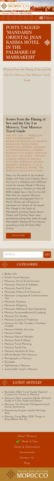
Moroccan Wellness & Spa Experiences (25, 309)
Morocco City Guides (19, 153)
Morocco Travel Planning (18, 344)
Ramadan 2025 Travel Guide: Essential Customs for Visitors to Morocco (26, 393)
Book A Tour (30, 441)
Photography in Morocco (18, 358)
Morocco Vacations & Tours (24, 171)
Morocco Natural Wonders (19, 336)
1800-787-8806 (25, 13)
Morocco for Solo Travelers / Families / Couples (26, 156)
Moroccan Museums (15, 301)
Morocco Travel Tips (29, 168)
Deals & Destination (27, 447)
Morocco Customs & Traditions (21, 319)
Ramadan (9, 362)
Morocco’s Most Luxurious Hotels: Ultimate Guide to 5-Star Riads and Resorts (27, 399)
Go (47, 254)
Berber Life (10, 274)
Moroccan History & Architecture (22, 292)
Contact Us (27, 458)
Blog (27, 463)
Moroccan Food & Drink (22, 144)
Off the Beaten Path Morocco (20, 354)
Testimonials (27, 452)
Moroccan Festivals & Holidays (26, 141)
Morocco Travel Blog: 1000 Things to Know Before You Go (24, 417)
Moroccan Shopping (19, 147)
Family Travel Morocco (16, 277)
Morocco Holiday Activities (19, 329)
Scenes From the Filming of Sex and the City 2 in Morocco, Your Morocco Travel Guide (25, 125)
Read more (18, 235)
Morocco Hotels (12, 333)
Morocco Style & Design (17, 340)
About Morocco (27, 436)
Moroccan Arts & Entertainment (22, 281)
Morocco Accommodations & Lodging (25, 312)
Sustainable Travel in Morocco (21, 369)
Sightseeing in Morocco (17, 365)
